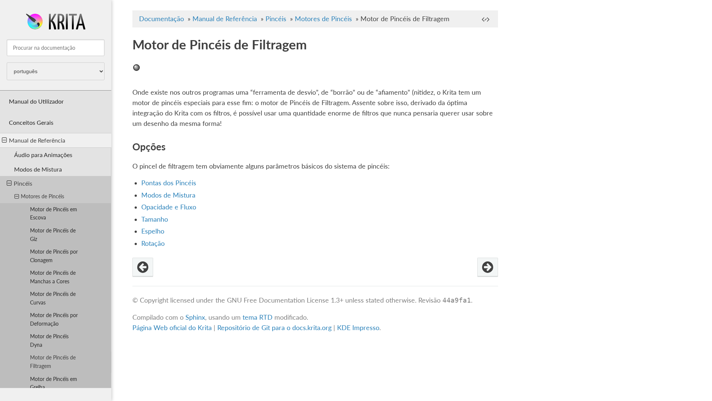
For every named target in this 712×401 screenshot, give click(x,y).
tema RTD (258, 317)
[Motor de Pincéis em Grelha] (487, 267)
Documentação (161, 19)
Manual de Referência (37, 140)
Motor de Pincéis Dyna (49, 340)
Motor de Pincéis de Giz (53, 234)
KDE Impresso (358, 328)
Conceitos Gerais (31, 122)
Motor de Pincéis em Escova (53, 213)
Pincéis (23, 183)
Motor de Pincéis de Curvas (53, 298)
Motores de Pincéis (42, 196)
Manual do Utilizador (36, 101)
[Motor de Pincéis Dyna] (142, 267)
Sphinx (195, 317)
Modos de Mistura (38, 169)
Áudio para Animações (43, 154)
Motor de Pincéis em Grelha (53, 383)
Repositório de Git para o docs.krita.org (275, 328)
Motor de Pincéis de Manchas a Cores (53, 277)
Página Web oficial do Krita (172, 328)
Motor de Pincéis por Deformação (54, 319)
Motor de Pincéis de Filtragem (53, 361)
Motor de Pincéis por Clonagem (54, 255)
